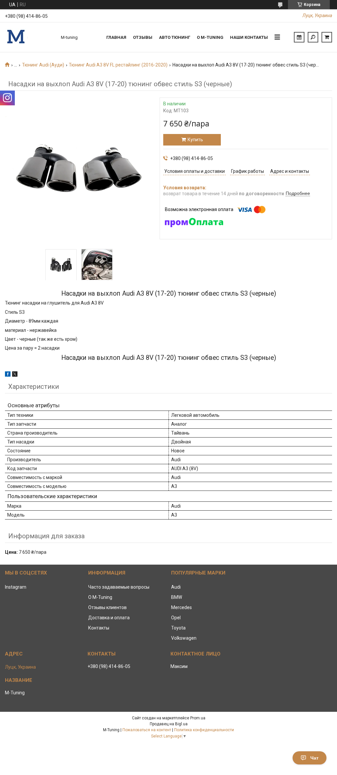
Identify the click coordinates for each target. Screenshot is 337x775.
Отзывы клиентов (107, 607)
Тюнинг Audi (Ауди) (43, 64)
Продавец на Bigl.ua (169, 724)
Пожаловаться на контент (146, 730)
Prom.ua (197, 718)
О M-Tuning (100, 597)
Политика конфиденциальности (204, 730)
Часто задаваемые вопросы (118, 587)
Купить (195, 139)
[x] (14, 375)
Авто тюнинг (174, 37)
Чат (314, 758)
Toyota (178, 627)
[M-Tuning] (29, 37)
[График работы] (299, 37)
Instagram (15, 587)
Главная (116, 37)
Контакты (98, 627)
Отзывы (142, 37)
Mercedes (181, 607)
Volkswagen (183, 638)
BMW (176, 597)
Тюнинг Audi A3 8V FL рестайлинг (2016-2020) (118, 64)
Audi (176, 587)
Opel (176, 617)
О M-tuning (210, 37)
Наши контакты (249, 37)
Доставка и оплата (109, 617)
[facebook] (8, 375)
